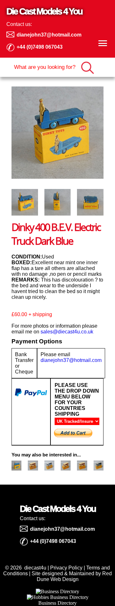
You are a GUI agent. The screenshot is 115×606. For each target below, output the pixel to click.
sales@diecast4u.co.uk (67, 331)
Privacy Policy (66, 567)
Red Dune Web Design (74, 576)
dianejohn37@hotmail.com (71, 360)
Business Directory (57, 603)
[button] (98, 44)
